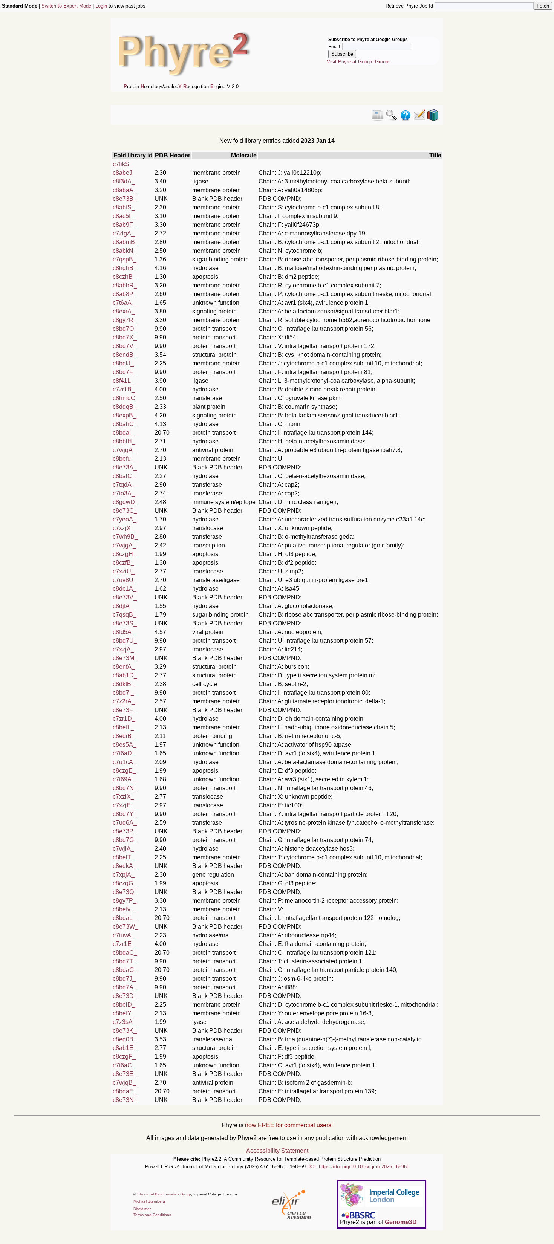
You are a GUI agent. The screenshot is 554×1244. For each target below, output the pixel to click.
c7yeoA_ (124, 519)
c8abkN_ (125, 251)
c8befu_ (123, 458)
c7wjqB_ (124, 1082)
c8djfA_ (123, 606)
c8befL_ (123, 727)
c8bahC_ (125, 424)
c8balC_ (124, 476)
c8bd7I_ (123, 692)
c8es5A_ (124, 744)
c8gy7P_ (124, 900)
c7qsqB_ (124, 614)
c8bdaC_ (125, 952)
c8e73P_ (125, 831)
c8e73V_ (125, 597)
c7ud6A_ (125, 822)
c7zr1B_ (124, 389)
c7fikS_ (123, 164)
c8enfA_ (124, 666)
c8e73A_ (125, 467)
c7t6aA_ (124, 303)
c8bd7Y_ (125, 814)
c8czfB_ (123, 562)
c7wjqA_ (124, 450)
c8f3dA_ (124, 181)
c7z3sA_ (124, 1022)
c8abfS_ (124, 207)
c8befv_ (123, 909)
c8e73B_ (125, 199)
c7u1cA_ (124, 762)
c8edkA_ (124, 866)
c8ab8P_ (125, 294)
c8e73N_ (125, 1100)
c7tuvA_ (124, 935)
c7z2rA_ (124, 701)
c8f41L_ (123, 380)
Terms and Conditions (152, 1215)
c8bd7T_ (124, 961)
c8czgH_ (124, 554)
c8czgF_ (124, 1056)
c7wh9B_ (125, 536)
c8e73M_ (125, 658)
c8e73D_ (125, 996)
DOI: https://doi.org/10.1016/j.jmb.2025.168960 (358, 1166)
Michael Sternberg (149, 1201)
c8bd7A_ (125, 987)
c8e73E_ (125, 1074)
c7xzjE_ (123, 805)
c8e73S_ (125, 623)
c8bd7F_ (124, 372)
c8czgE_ (124, 770)
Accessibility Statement (277, 1151)
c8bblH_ (124, 441)
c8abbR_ (125, 285)
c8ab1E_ (125, 1048)
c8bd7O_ (125, 329)
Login (101, 6)
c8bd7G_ (125, 840)
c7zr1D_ (124, 718)
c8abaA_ (125, 190)
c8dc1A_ (124, 588)
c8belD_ (124, 1004)
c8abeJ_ (124, 173)
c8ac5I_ (123, 216)
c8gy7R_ (125, 320)
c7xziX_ (123, 796)
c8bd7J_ (124, 978)
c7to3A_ (124, 493)
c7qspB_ (124, 259)
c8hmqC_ (126, 398)
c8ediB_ (124, 736)
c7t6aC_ (124, 1065)
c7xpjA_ (124, 874)
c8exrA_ (124, 311)
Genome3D (401, 1222)
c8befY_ (124, 1013)
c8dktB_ (124, 684)
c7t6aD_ (124, 753)
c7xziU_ (124, 571)
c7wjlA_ (123, 848)
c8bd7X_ (125, 337)
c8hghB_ (125, 268)
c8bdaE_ (125, 1091)
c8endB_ (125, 354)
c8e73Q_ (125, 892)
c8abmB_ (125, 242)
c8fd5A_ (124, 632)
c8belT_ (124, 857)
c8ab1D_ (125, 675)
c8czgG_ (124, 883)
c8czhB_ (124, 277)
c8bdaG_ (125, 970)
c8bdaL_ (124, 918)
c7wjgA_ (124, 545)
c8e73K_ (125, 1030)
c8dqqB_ (125, 406)
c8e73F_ (124, 710)
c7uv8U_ (125, 580)
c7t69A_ (124, 779)
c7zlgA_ (124, 233)
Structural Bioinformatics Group (164, 1194)
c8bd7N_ (125, 788)
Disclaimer (142, 1209)
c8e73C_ (125, 510)
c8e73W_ (125, 926)
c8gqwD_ (125, 502)
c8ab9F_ (124, 225)
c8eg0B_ (125, 1039)
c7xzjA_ (123, 649)
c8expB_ (124, 415)
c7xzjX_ (123, 528)
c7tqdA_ (124, 484)
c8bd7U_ (125, 640)
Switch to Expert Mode (66, 6)
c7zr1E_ (124, 944)
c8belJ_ (123, 363)
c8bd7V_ (125, 346)
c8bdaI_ (123, 432)
